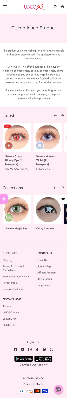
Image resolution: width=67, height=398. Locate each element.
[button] (58, 389)
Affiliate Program (46, 272)
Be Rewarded (44, 279)
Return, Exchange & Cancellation (13, 268)
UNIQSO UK (9, 319)
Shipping (7, 260)
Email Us (42, 260)
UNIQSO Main (11, 312)
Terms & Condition (13, 289)
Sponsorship (44, 266)
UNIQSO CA (37, 378)
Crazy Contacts (45, 228)
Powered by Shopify (33, 384)
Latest (8, 115)
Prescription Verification (16, 276)
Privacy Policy (10, 283)
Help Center (44, 285)
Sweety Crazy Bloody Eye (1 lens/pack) (13, 160)
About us (7, 306)
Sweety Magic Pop (16, 228)
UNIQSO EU (9, 325)
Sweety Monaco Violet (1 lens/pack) (45, 160)
